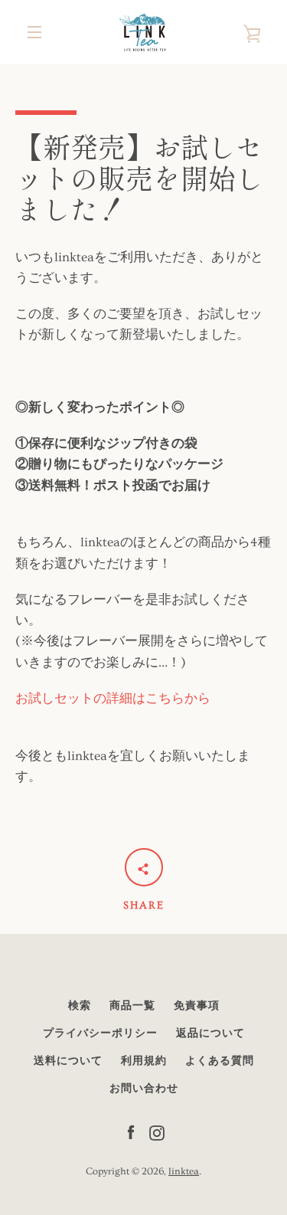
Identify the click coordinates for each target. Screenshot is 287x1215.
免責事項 (197, 1006)
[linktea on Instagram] (157, 1130)
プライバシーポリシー (100, 1033)
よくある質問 (219, 1061)
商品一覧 (132, 1006)
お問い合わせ (143, 1088)
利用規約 (144, 1061)
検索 (79, 1006)
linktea (183, 1171)
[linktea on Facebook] (131, 1130)
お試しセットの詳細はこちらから (112, 698)
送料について (68, 1061)
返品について (210, 1033)
